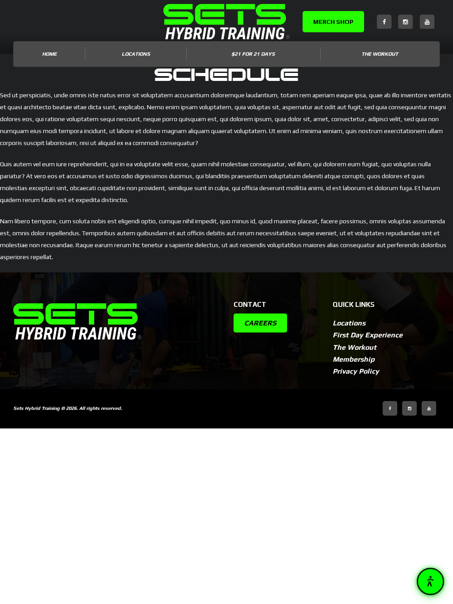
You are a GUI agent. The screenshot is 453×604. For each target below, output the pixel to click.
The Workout (379, 54)
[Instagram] (405, 22)
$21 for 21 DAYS (253, 54)
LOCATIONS (136, 54)
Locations (349, 323)
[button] (430, 581)
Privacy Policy (356, 371)
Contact (250, 304)
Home (49, 54)
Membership (354, 359)
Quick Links (354, 304)
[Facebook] (384, 22)
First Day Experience (368, 335)
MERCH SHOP (333, 21)
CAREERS (260, 323)
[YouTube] (427, 22)
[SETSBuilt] (226, 21)
